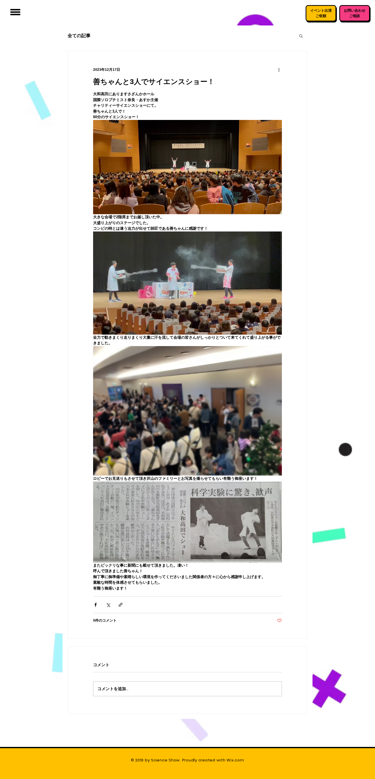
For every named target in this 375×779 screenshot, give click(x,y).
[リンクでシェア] (120, 604)
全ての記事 (79, 35)
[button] (15, 12)
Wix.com (236, 760)
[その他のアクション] (279, 69)
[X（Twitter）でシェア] (108, 604)
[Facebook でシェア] (95, 604)
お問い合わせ (354, 10)
